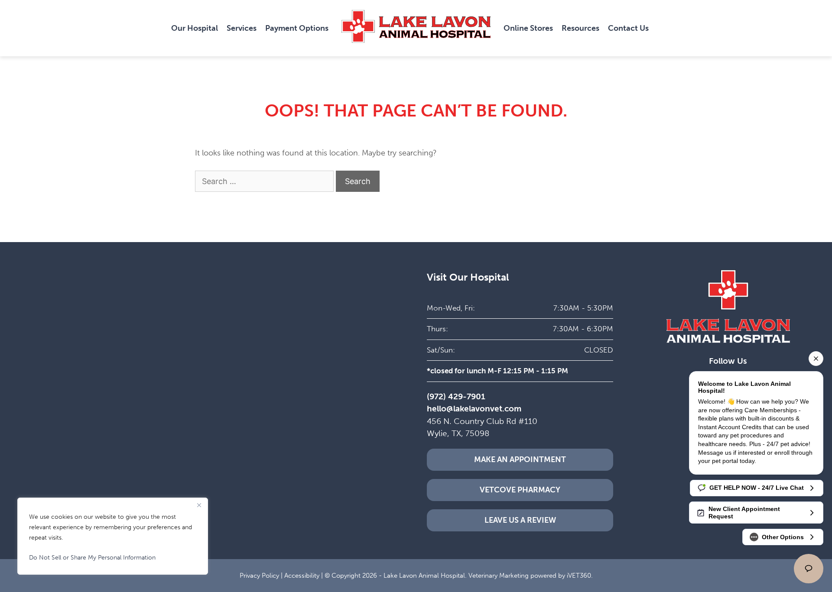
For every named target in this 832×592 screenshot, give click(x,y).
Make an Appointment (520, 459)
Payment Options (296, 28)
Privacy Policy (259, 575)
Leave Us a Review (520, 520)
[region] (112, 536)
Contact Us (628, 28)
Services (242, 28)
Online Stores (528, 28)
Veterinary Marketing (498, 575)
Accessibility (301, 575)
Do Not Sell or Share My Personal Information (92, 557)
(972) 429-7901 (456, 396)
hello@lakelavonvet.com (474, 409)
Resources (580, 28)
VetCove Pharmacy (520, 490)
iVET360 (579, 575)
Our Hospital (194, 28)
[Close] (199, 505)
